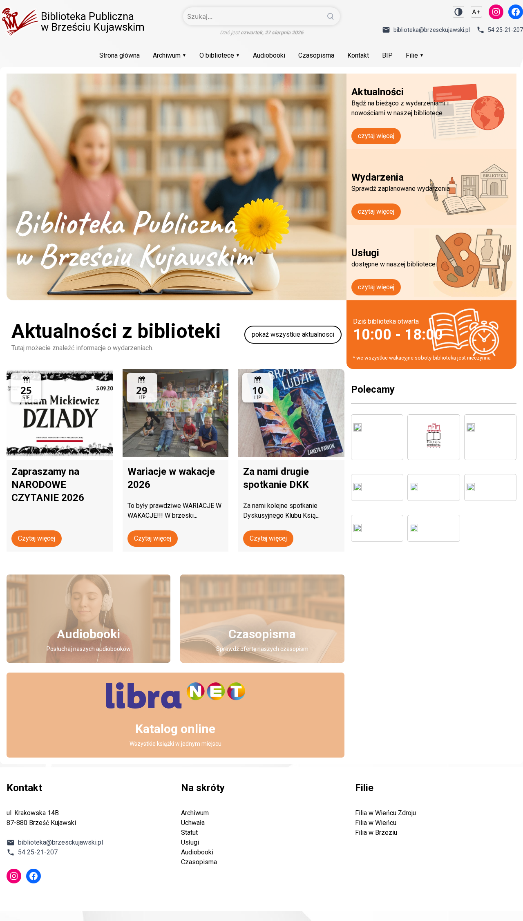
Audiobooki (269, 55)
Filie (412, 55)
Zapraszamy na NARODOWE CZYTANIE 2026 (47, 484)
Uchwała (193, 823)
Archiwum (167, 55)
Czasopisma (316, 55)
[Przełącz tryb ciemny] (458, 12)
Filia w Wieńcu (375, 823)
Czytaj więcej (36, 538)
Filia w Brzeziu (376, 832)
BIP (387, 55)
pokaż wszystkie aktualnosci (293, 334)
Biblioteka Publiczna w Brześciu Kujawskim (93, 21)
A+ (476, 12)
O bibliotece (216, 55)
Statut (189, 832)
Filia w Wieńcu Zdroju (385, 813)
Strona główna (119, 55)
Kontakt (358, 55)
